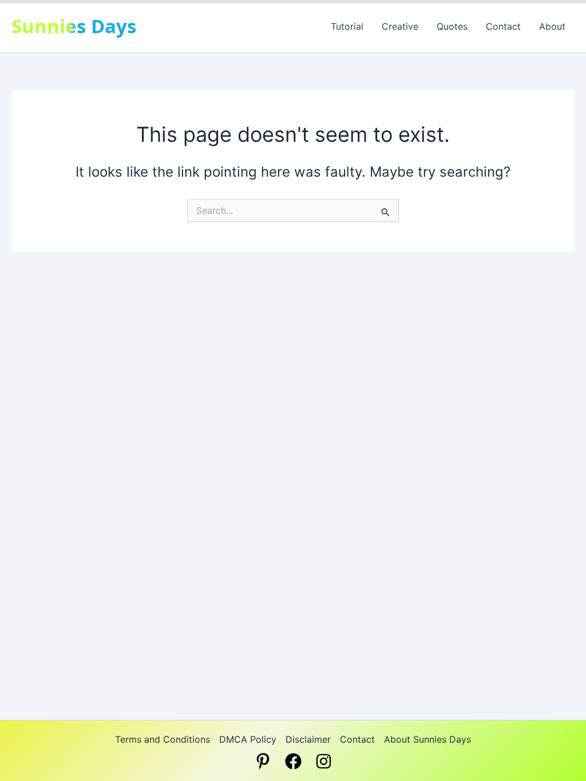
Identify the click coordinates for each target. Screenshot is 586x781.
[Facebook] (293, 761)
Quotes (452, 26)
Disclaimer (308, 739)
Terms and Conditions (162, 739)
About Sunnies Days (427, 739)
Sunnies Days (73, 26)
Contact (503, 26)
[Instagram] (323, 761)
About (552, 26)
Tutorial (347, 26)
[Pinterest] (263, 761)
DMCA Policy (247, 739)
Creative (400, 26)
